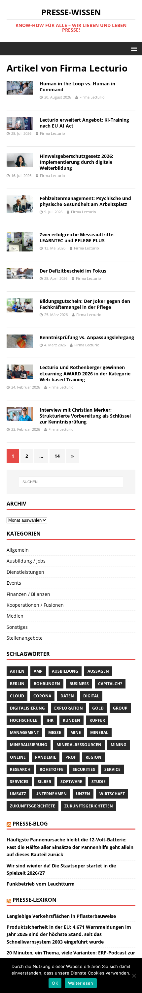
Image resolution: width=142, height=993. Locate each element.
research (20, 769)
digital (91, 696)
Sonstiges (17, 627)
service (112, 769)
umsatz (18, 794)
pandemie (45, 757)
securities (84, 769)
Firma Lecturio (92, 97)
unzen (83, 794)
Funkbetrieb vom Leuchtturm (41, 884)
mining (118, 744)
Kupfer (97, 720)
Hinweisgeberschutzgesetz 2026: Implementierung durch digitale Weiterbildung (76, 162)
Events (14, 583)
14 (57, 456)
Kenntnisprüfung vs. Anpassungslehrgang (87, 337)
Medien (15, 616)
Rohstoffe (51, 769)
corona (42, 696)
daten (67, 696)
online (18, 757)
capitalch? (110, 683)
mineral (99, 732)
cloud (17, 696)
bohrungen (47, 683)
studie (98, 781)
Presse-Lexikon (34, 899)
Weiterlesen (80, 983)
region (93, 757)
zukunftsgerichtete (32, 806)
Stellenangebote (25, 638)
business (79, 683)
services (19, 781)
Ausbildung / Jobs (26, 561)
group (120, 708)
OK (55, 983)
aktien (17, 671)
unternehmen (51, 794)
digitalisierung (27, 708)
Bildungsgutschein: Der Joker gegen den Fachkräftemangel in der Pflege (85, 304)
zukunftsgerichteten (88, 806)
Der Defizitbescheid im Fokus (73, 271)
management (24, 732)
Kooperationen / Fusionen (35, 605)
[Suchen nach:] (71, 481)
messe (54, 732)
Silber (44, 781)
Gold (98, 708)
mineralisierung (28, 744)
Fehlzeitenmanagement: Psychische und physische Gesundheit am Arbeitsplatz (85, 201)
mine (75, 732)
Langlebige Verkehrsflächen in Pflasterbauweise (61, 916)
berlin (17, 683)
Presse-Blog (30, 823)
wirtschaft (112, 794)
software (71, 781)
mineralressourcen (78, 744)
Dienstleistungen (25, 572)
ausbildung (65, 671)
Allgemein (18, 550)
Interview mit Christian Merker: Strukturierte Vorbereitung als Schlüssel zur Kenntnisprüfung (85, 416)
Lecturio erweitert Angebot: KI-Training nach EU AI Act (84, 123)
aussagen (98, 671)
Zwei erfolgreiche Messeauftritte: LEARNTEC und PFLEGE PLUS (77, 237)
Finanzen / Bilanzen (28, 594)
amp (38, 671)
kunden (71, 720)
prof (70, 757)
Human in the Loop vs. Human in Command (77, 86)
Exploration (68, 708)
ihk (50, 720)
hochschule (23, 720)
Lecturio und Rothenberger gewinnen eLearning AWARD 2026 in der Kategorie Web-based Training (85, 373)
